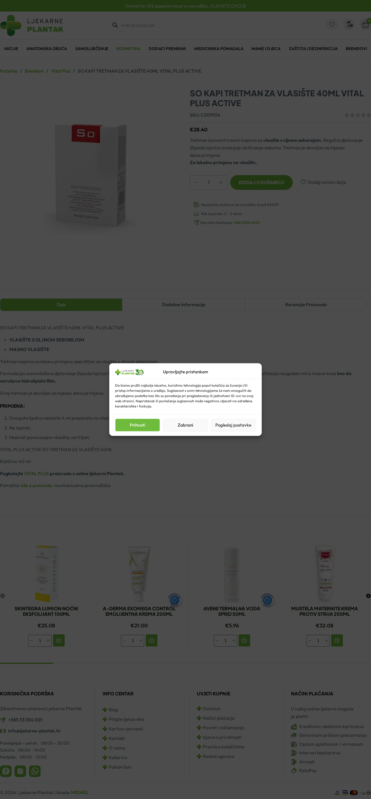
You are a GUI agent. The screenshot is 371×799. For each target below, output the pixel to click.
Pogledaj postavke (233, 425)
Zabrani (185, 425)
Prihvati (138, 425)
